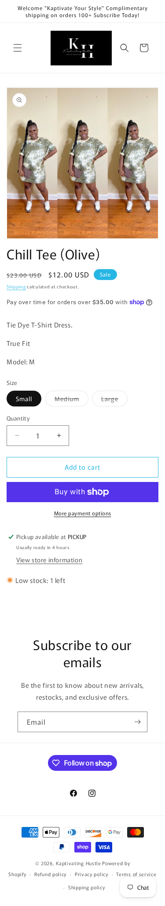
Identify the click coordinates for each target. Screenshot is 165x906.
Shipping (16, 286)
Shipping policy (86, 887)
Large (114, 400)
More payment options (82, 513)
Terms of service (136, 873)
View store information (49, 559)
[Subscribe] (137, 722)
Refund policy (50, 873)
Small (24, 398)
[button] (17, 48)
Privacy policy (91, 873)
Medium (71, 400)
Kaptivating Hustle (78, 862)
